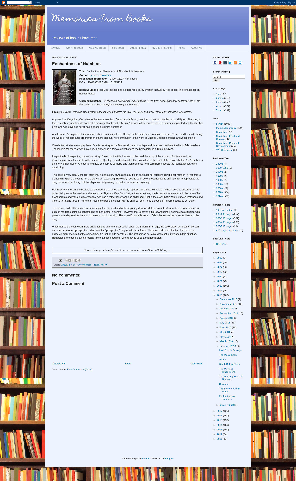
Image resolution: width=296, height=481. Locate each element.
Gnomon (224, 384)
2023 (220, 271)
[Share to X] (73, 260)
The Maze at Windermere (227, 370)
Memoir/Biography (226, 128)
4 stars (220, 106)
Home (128, 363)
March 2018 (226, 341)
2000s (219, 188)
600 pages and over (227, 230)
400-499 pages (84, 265)
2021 (220, 281)
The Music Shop (228, 354)
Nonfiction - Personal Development (227, 144)
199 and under (224, 210)
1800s (219, 163)
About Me (196, 47)
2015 (220, 420)
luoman (146, 458)
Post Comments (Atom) (79, 369)
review (104, 265)
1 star (219, 94)
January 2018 (227, 405)
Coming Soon (74, 47)
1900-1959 (222, 167)
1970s (219, 176)
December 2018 (229, 299)
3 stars (72, 265)
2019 (220, 290)
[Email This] (66, 260)
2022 (220, 276)
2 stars (220, 98)
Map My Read (97, 47)
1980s (219, 180)
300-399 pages (224, 218)
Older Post (196, 363)
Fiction (96, 265)
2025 (220, 262)
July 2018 (225, 322)
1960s (219, 171)
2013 (220, 429)
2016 (220, 415)
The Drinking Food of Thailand (230, 378)
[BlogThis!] (69, 260)
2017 (220, 411)
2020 (220, 285)
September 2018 (229, 313)
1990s (219, 184)
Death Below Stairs (229, 364)
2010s (64, 265)
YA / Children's (224, 150)
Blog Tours (118, 47)
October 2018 (227, 308)
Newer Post (59, 363)
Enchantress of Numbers (227, 397)
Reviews (55, 47)
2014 (220, 425)
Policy (181, 47)
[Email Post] (60, 260)
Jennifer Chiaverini (100, 75)
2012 (220, 434)
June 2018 (226, 327)
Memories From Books (102, 19)
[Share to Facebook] (76, 260)
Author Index (138, 47)
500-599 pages (224, 226)
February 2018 (228, 346)
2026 (220, 257)
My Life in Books (162, 47)
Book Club (221, 244)
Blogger (169, 458)
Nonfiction (221, 132)
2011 (220, 438)
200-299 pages (224, 214)
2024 (220, 267)
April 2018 (225, 336)
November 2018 (229, 304)
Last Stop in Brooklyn (230, 350)
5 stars (220, 110)
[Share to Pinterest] (79, 260)
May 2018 (225, 332)
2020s (219, 196)
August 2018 (227, 318)
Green (222, 359)
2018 (220, 295)
